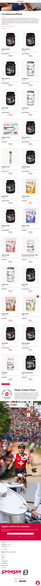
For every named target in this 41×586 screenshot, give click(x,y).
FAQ (2, 556)
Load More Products (5, 384)
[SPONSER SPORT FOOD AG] (20, 1)
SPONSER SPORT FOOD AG (21, 578)
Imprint (3, 559)
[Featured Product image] (10, 39)
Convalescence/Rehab (9, 26)
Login (20, 536)
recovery (30, 19)
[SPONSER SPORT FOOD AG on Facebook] (2, 568)
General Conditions (5, 560)
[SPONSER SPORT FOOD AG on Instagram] (3, 568)
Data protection (4, 562)
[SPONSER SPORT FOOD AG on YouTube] (5, 568)
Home (3, 26)
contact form (4, 555)
